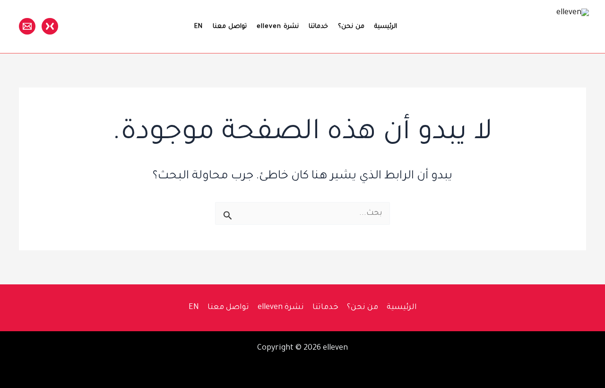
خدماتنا (318, 26)
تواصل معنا (230, 26)
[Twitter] (50, 26)
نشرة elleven (278, 26)
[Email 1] (27, 26)
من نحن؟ (351, 26)
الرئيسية (385, 26)
